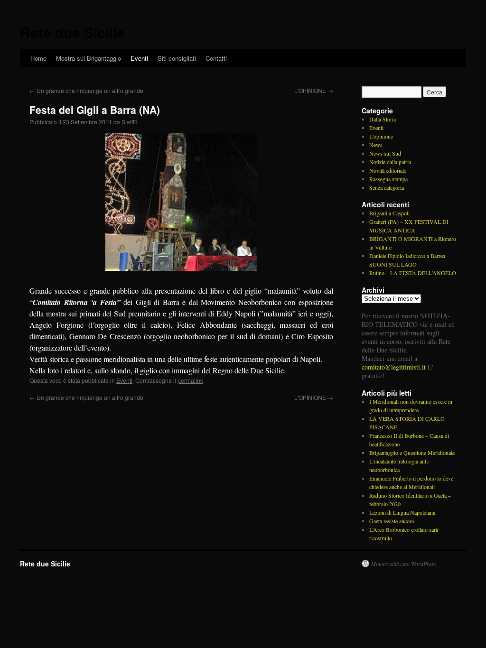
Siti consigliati (177, 58)
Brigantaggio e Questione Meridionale (412, 452)
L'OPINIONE (313, 90)
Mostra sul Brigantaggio (88, 58)
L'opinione (381, 136)
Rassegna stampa (388, 179)
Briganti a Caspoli (389, 213)
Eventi (139, 58)
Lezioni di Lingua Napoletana (402, 512)
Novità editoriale (387, 170)
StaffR (129, 122)
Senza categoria (386, 187)
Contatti (216, 58)
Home (38, 58)
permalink (190, 380)
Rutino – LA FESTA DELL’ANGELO (412, 273)
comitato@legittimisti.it (394, 366)
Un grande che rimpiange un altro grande (86, 90)
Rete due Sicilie (72, 32)
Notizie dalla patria (390, 162)
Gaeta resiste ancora (391, 521)
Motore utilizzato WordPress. (404, 563)
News (376, 144)
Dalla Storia (382, 119)
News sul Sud (385, 153)
